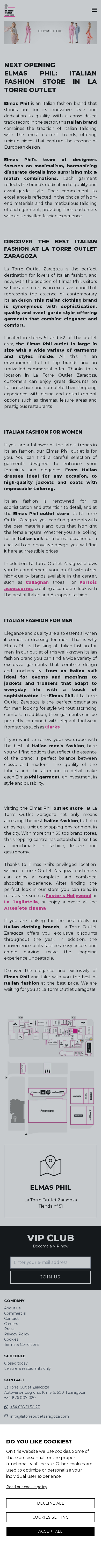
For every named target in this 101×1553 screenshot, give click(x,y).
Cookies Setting (50, 1517)
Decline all (50, 1503)
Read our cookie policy (26, 1487)
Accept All (50, 1531)
